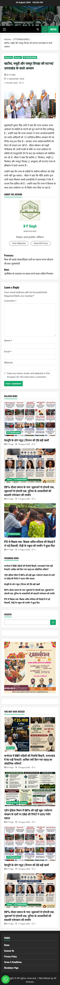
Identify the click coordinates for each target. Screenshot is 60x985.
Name (8, 340)
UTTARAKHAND (30, 57)
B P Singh (11, 74)
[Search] (53, 622)
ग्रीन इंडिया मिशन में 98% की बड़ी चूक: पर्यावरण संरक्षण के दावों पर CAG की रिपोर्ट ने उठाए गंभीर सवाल (29, 576)
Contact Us (9, 950)
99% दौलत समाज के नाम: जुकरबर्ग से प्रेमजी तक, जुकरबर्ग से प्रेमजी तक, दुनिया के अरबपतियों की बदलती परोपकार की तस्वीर (29, 491)
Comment (10, 300)
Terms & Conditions (13, 962)
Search (8, 614)
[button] (4, 29)
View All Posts (41, 243)
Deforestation (13, 802)
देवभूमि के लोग (30, 14)
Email (8, 351)
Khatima (8, 57)
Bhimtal (10, 748)
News (9, 479)
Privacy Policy (10, 956)
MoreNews (44, 978)
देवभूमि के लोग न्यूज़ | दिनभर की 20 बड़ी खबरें (26, 440)
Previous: (28, 259)
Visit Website (19, 243)
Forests (24, 802)
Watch (53, 29)
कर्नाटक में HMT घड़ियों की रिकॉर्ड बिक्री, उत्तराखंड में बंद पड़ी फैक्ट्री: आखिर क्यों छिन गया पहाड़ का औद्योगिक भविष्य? (28, 567)
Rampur (18, 57)
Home (6, 945)
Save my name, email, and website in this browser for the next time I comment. (28, 375)
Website (8, 362)
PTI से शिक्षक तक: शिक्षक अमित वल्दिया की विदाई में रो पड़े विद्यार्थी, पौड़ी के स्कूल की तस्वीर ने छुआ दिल (29, 543)
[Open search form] (38, 29)
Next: (28, 271)
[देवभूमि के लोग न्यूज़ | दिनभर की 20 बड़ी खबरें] (30, 419)
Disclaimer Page (11, 967)
